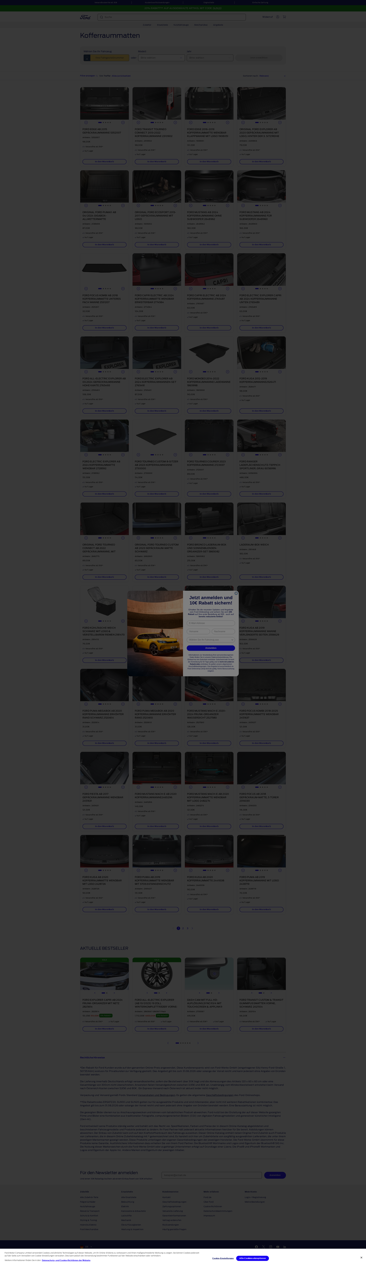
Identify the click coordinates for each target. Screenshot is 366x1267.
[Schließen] (361, 1257)
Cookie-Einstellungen (223, 1258)
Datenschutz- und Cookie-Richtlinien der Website (66, 1260)
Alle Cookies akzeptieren (252, 1258)
